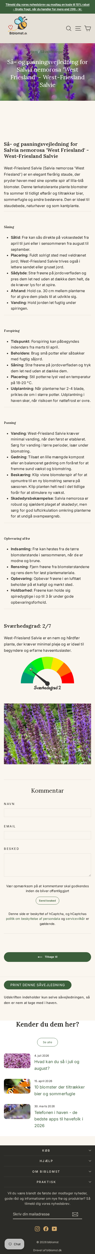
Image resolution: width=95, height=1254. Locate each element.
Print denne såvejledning (37, 985)
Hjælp (46, 1161)
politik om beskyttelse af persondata (33, 919)
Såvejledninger (51, 52)
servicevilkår (75, 919)
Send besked (47, 900)
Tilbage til (51, 956)
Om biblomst (46, 1171)
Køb (46, 1150)
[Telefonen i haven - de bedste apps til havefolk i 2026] (17, 1111)
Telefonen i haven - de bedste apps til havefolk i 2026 (58, 1119)
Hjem (33, 52)
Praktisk (46, 1182)
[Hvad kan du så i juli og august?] (17, 1060)
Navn (9, 804)
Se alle (47, 1042)
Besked (11, 848)
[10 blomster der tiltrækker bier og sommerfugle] (17, 1086)
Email (10, 826)
